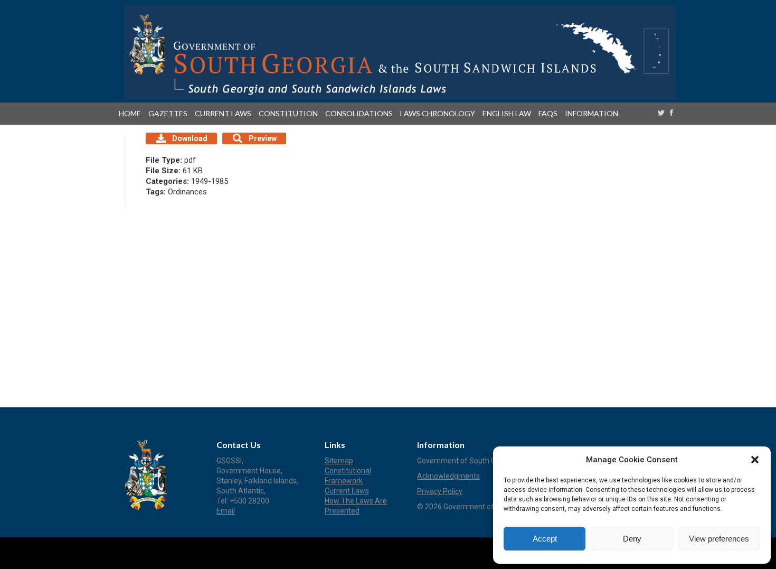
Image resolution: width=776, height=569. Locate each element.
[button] (755, 459)
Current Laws (347, 491)
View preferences (719, 538)
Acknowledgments (448, 476)
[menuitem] (132, 113)
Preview (263, 138)
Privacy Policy (439, 491)
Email (225, 511)
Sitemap (339, 460)
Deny (632, 538)
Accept (545, 538)
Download (189, 138)
